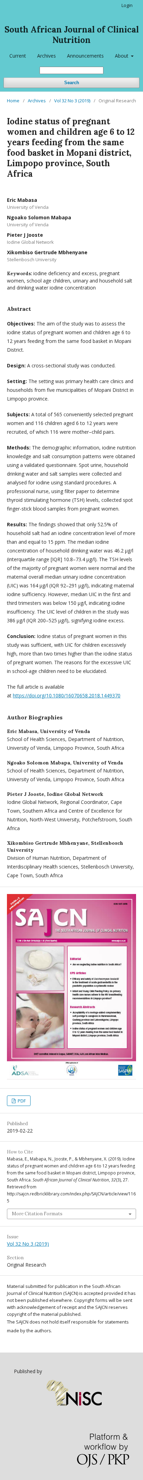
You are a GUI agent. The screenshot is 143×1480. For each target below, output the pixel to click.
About (122, 55)
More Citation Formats (37, 1214)
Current (17, 55)
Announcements (85, 55)
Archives (46, 55)
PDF (21, 1101)
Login (127, 5)
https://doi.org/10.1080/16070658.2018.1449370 (66, 695)
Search (71, 82)
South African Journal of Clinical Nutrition (72, 34)
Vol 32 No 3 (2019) (72, 100)
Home (13, 100)
